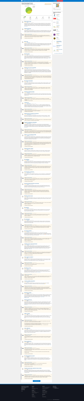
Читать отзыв (25, 26)
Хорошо (34, 6)
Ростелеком (57, 14)
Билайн (57, 37)
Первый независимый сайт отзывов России (31, 0)
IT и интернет (43, 390)
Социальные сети (44, 392)
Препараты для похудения (35, 388)
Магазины (43, 386)
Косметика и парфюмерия (45, 388)
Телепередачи (33, 395)
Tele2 (57, 29)
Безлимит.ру (58, 33)
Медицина (33, 386)
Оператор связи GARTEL (59, 49)
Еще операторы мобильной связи (58, 53)
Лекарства (33, 387)
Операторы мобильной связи (57, 9)
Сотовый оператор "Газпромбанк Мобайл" (59, 41)
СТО (42, 395)
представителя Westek (29, 34)
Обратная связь (23, 389)
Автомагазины (44, 396)
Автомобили (43, 394)
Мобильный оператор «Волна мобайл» (59, 45)
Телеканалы (33, 396)
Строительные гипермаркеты (45, 387)
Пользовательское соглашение (25, 386)
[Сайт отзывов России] (22, 0)
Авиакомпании (33, 391)
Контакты (54, 386)
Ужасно (34, 7)
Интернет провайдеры (44, 391)
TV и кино (33, 394)
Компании (33, 390)
